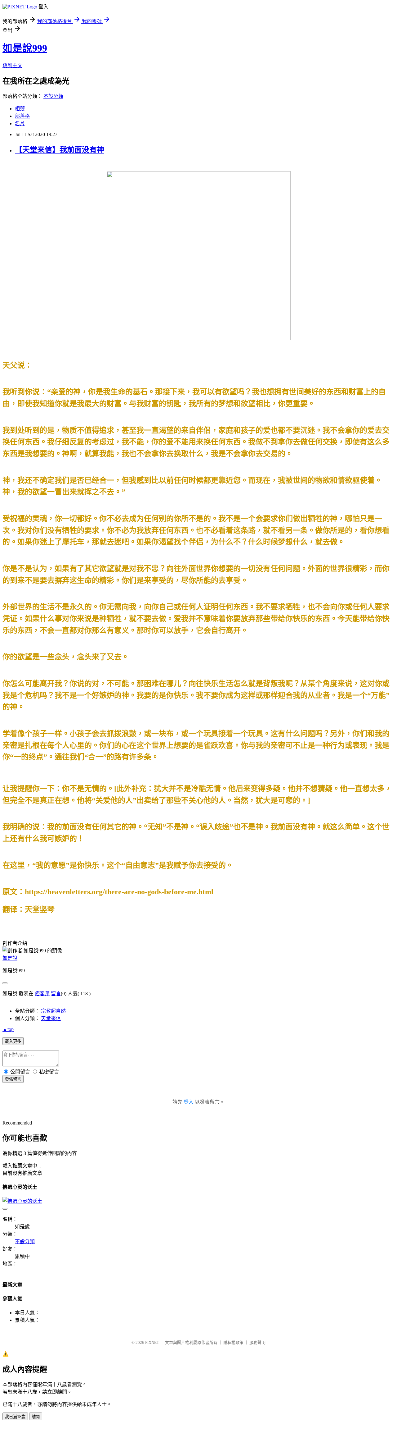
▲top (8, 1029)
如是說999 (24, 48)
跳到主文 (12, 65)
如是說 (9, 958)
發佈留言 (13, 1079)
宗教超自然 (53, 1011)
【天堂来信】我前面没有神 (59, 150)
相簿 (20, 108)
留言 (56, 993)
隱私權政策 (233, 1342)
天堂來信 (51, 1018)
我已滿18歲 (15, 1416)
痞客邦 (42, 993)
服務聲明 (257, 1342)
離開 (36, 1416)
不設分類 (53, 96)
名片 (20, 123)
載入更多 (13, 1041)
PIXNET (152, 1342)
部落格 (22, 116)
